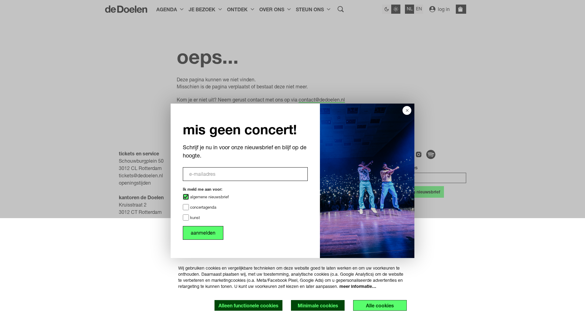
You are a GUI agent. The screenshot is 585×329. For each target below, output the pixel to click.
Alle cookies (380, 305)
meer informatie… (357, 286)
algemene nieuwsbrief (209, 196)
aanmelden (203, 232)
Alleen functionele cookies (248, 305)
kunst (194, 217)
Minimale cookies (318, 305)
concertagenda (202, 207)
